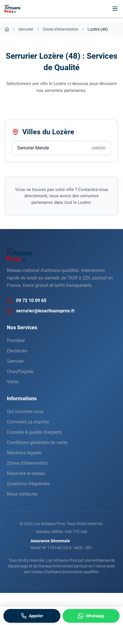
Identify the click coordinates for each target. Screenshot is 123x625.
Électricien (17, 351)
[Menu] (115, 8)
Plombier (16, 340)
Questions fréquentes (28, 483)
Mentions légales (24, 453)
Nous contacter (22, 494)
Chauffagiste (20, 371)
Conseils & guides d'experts (34, 432)
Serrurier (15, 361)
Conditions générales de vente (37, 442)
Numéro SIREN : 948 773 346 (61, 531)
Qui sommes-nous (25, 411)
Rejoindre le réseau (26, 473)
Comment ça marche (28, 422)
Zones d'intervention (27, 463)
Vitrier (13, 382)
